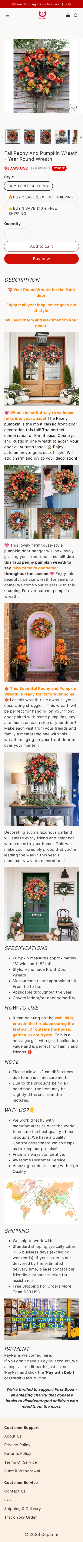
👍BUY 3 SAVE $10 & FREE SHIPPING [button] (33, 211)
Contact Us (15, 1491)
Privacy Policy (17, 1445)
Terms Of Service (20, 1462)
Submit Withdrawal (22, 1471)
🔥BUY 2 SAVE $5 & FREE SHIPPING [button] (41, 197)
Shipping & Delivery (22, 1508)
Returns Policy (17, 1453)
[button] (7, 15)
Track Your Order (20, 1517)
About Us (13, 1436)
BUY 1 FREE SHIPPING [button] (28, 186)
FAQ (8, 1500)
